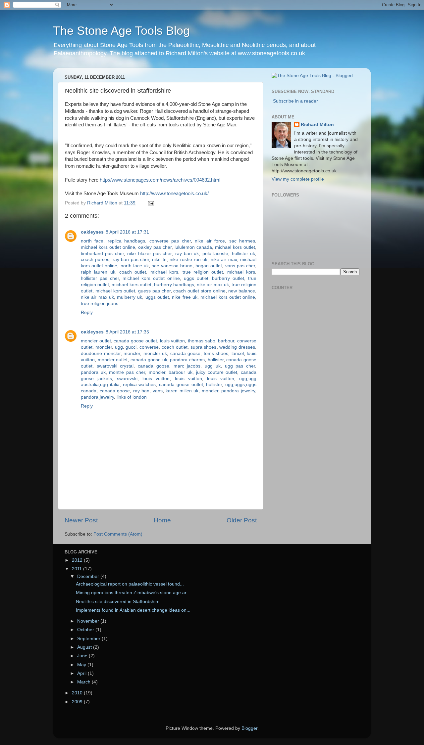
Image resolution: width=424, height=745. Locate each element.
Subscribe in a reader (295, 101)
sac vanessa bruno (172, 265)
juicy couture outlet (216, 372)
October (86, 629)
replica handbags (126, 241)
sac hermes (242, 241)
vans (158, 390)
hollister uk (243, 253)
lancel (238, 353)
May (82, 664)
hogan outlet (208, 265)
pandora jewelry (238, 390)
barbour (226, 340)
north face (92, 241)
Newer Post (81, 520)
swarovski (127, 378)
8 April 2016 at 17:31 (127, 232)
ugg (119, 347)
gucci (131, 347)
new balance (241, 290)
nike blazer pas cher (149, 253)
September (89, 638)
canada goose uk (149, 359)
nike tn (159, 259)
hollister (216, 359)
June (83, 655)
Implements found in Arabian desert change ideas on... (133, 610)
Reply (87, 312)
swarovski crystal (115, 366)
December (88, 576)
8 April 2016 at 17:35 (127, 331)
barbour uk (180, 372)
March (84, 681)
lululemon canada (193, 247)
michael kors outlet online (108, 247)
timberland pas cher (102, 253)
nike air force (210, 241)
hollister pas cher (100, 278)
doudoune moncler (101, 353)
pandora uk (93, 372)
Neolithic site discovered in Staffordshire (118, 601)
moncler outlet (96, 340)
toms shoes (216, 353)
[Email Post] (150, 202)
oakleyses (92, 232)
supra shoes (203, 347)
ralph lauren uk (98, 272)
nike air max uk (213, 284)
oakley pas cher (155, 247)
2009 (78, 701)
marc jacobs (187, 366)
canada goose (185, 353)
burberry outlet (228, 278)
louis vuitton (172, 340)
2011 (77, 568)
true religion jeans (99, 303)
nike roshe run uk (188, 259)
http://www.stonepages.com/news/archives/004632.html (160, 180)
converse (149, 347)
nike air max (224, 259)
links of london (132, 397)
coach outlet (132, 272)
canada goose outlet (135, 340)
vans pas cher (240, 265)
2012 (78, 560)
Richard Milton (317, 124)
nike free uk (184, 297)
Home (162, 520)
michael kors (164, 272)
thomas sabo (201, 340)
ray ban (141, 390)
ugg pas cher (240, 366)
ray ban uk (187, 253)
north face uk (135, 265)
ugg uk (213, 366)
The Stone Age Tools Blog (121, 30)
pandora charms (187, 359)
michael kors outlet (235, 247)
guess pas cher (154, 290)
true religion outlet (203, 272)
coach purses (95, 259)
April (82, 673)
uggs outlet (196, 278)
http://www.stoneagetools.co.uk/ (174, 193)
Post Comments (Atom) (117, 534)
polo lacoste (215, 253)
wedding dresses (237, 347)
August (85, 647)
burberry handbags (174, 284)
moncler (103, 347)
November (88, 621)
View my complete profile (298, 179)
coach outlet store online (199, 290)
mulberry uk (129, 297)
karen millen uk (182, 390)
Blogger (249, 728)
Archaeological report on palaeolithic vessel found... (130, 584)
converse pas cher (170, 241)
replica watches (139, 384)
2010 (78, 692)
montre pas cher (127, 372)
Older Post (242, 520)
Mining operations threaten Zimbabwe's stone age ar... (133, 592)
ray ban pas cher (131, 259)
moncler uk (155, 353)
